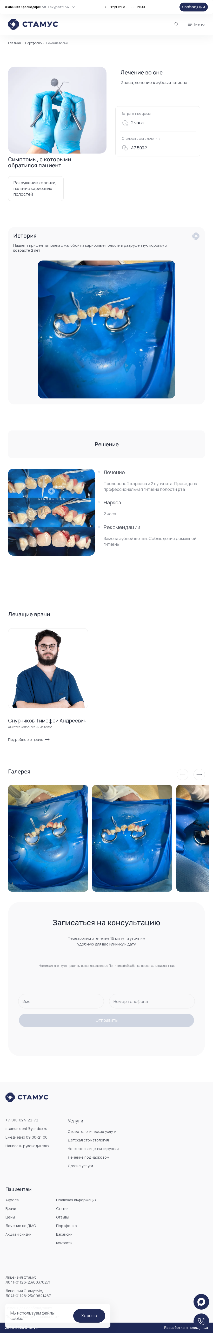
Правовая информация (76, 1199)
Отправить (107, 1020)
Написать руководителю (27, 1145)
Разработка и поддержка (186, 1328)
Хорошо (89, 1315)
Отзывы (62, 1217)
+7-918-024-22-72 (21, 1120)
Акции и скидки (18, 1234)
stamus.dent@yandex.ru (26, 1128)
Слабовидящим (193, 7)
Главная (14, 43)
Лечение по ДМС (20, 1225)
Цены (10, 1217)
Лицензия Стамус (27, 1280)
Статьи (62, 1208)
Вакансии (64, 1234)
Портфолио (33, 43)
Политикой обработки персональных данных (142, 965)
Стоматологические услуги (92, 1131)
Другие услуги (80, 1165)
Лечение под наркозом (88, 1157)
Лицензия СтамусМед (28, 1293)
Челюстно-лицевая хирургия (93, 1148)
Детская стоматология (88, 1140)
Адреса (12, 1199)
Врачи (10, 1208)
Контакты (64, 1242)
